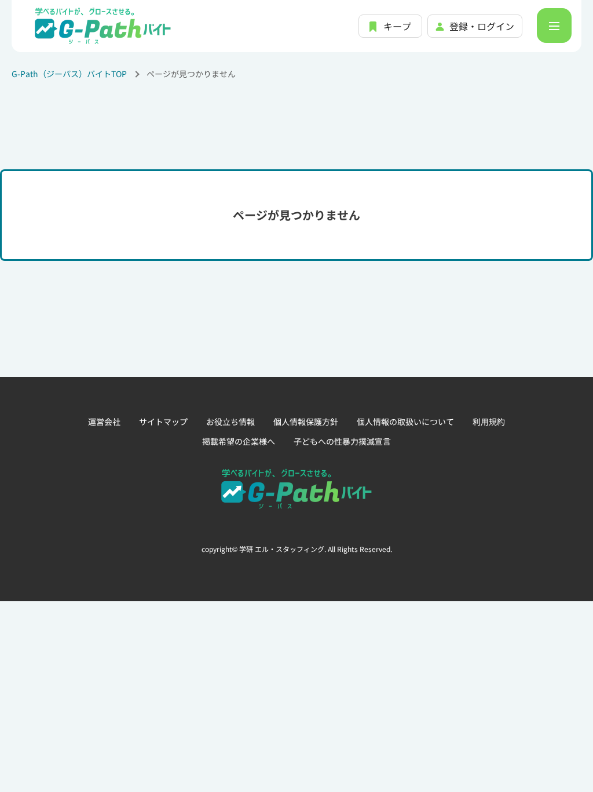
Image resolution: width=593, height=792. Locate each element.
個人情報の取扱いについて (405, 421)
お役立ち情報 (230, 421)
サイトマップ (163, 421)
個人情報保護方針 (305, 421)
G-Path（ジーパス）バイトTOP (69, 74)
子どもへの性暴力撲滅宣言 (342, 441)
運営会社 (104, 421)
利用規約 (489, 421)
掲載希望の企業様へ (238, 441)
